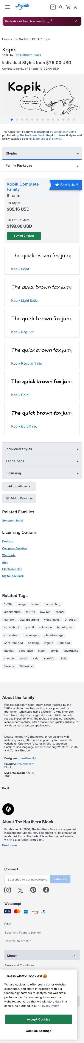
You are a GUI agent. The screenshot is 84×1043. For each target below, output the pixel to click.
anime (35, 604)
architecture (12, 612)
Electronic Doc (12, 569)
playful (9, 651)
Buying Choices (24, 236)
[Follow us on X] (22, 890)
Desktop (7, 541)
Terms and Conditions (19, 965)
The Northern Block (26, 39)
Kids (35, 658)
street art (71, 619)
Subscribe (60, 879)
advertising (71, 651)
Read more (9, 845)
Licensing (13, 473)
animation (45, 627)
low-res (45, 612)
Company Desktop (14, 548)
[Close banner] (76, 21)
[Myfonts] (23, 8)
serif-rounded (13, 643)
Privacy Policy (49, 1006)
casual (60, 612)
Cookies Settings (38, 1031)
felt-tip (30, 612)
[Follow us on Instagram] (9, 890)
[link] (68, 7)
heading (33, 643)
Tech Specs (15, 461)
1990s (8, 604)
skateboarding (29, 619)
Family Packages (19, 165)
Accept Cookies (38, 1019)
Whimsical (26, 666)
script (23, 658)
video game (52, 619)
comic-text (11, 635)
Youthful (49, 658)
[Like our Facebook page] (48, 890)
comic (54, 651)
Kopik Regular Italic (26, 363)
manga (21, 604)
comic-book (12, 627)
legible (48, 643)
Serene (9, 666)
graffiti (29, 627)
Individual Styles (19, 448)
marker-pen (31, 635)
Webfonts (9, 555)
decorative (26, 651)
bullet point (65, 627)
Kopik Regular (22, 331)
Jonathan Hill (62, 132)
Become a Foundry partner (23, 933)
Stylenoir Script (12, 520)
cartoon (9, 619)
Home (6, 39)
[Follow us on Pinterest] (35, 890)
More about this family (47, 139)
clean (41, 651)
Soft (63, 658)
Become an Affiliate (18, 941)
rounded (64, 643)
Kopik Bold (20, 394)
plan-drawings (53, 635)
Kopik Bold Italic (24, 426)
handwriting (52, 604)
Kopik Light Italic (24, 300)
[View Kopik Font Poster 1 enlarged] (42, 96)
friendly (9, 658)
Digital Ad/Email (13, 576)
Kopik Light (20, 269)
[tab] (11, 119)
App (5, 562)
